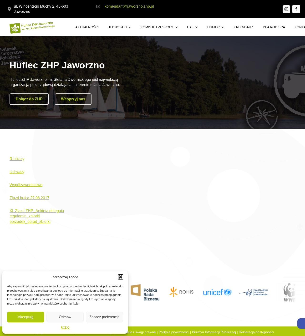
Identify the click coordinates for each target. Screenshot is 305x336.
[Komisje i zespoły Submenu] (177, 27)
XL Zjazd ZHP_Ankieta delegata (37, 211)
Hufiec (213, 27)
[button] (301, 323)
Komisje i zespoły (157, 27)
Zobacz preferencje (104, 317)
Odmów (65, 317)
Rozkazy (17, 159)
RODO (65, 327)
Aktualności (87, 27)
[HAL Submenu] (198, 27)
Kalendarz (243, 27)
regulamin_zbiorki (25, 216)
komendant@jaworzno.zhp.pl (129, 6)
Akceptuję (25, 317)
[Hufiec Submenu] (224, 27)
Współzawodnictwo (26, 185)
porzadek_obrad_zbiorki (30, 221)
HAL (190, 27)
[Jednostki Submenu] (131, 27)
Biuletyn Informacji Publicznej (214, 332)
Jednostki (117, 27)
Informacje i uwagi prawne (136, 332)
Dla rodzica (274, 27)
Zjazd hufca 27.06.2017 (29, 198)
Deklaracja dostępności (256, 332)
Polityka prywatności (174, 332)
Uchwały (17, 172)
